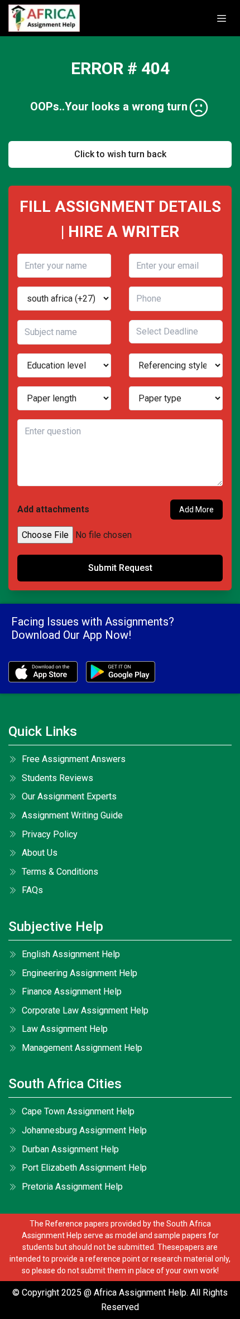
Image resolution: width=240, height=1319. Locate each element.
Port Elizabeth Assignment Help (84, 1167)
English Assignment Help (71, 954)
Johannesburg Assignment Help (84, 1130)
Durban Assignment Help (70, 1149)
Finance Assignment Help (72, 991)
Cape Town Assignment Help (78, 1111)
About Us (39, 852)
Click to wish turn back (120, 154)
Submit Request (120, 567)
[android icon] (120, 671)
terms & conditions (60, 871)
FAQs (32, 890)
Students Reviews (57, 778)
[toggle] (222, 18)
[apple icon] (43, 671)
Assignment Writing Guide (72, 815)
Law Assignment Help (65, 1029)
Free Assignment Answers (74, 759)
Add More (196, 509)
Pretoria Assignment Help (72, 1186)
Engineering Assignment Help (79, 973)
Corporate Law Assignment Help (85, 1010)
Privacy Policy (50, 834)
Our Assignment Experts (69, 796)
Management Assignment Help (82, 1047)
